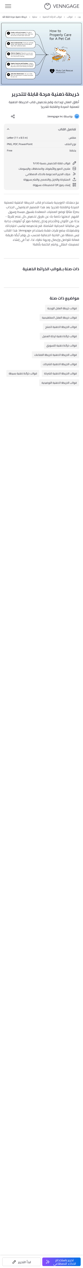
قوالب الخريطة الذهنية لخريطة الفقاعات (55, 354)
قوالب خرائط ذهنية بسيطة (23, 373)
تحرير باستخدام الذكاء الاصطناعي (64, 1262)
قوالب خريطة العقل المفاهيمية (59, 317)
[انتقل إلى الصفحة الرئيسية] (61, 6)
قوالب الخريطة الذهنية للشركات (60, 364)
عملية (34, 17)
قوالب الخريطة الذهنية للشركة (60, 373)
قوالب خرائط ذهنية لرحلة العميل (59, 336)
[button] (21, 1262)
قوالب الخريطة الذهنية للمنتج (61, 326)
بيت (79, 17)
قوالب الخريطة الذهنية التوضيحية (59, 382)
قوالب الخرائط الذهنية (52, 17)
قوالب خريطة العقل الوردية (62, 308)
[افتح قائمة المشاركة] (13, 116)
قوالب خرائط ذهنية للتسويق (61, 345)
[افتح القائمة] (8, 6)
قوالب (70, 17)
